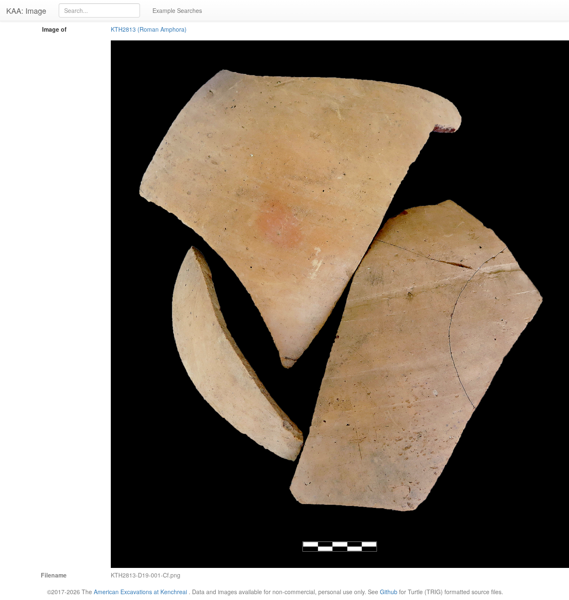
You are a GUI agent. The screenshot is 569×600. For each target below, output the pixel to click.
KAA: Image (26, 10)
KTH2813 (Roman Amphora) (149, 29)
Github (388, 592)
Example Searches (177, 10)
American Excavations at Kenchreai (140, 592)
